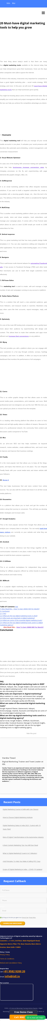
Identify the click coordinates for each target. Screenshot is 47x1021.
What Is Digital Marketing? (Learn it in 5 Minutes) (20, 853)
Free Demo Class (23, 1012)
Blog (13, 3)
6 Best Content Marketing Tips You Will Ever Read (20, 845)
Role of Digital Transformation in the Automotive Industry (23, 837)
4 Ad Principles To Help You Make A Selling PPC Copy (21, 861)
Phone (3, 896)
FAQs (8, 3)
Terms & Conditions (7, 959)
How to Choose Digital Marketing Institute (18, 817)
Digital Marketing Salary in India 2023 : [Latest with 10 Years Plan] (22, 827)
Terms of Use (25, 917)
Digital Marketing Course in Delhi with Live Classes (20, 809)
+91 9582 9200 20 (14, 971)
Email (2, 907)
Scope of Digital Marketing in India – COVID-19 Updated (22, 869)
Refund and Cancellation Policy (11, 963)
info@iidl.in (12, 976)
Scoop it (6, 480)
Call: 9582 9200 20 (23, 1017)
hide (16, 607)
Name (3, 886)
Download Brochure (12, 923)
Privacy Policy (32, 917)
